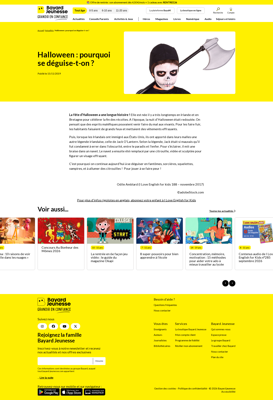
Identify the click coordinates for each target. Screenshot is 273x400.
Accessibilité (228, 391)
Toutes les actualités (221, 210)
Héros (146, 18)
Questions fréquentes (165, 304)
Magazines (161, 18)
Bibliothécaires (162, 345)
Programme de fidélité (187, 340)
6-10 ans (107, 10)
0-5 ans (93, 10)
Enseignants (160, 329)
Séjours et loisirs (225, 18)
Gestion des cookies (165, 388)
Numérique (192, 18)
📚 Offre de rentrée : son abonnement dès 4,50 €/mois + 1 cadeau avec (132, 2)
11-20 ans (121, 10)
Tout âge (80, 10)
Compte (230, 13)
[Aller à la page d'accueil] (53, 19)
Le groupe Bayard (220, 340)
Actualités (79, 18)
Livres (177, 18)
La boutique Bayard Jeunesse (190, 329)
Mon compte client (185, 334)
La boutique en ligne (190, 10)
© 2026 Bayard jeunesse (222, 388)
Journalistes (160, 340)
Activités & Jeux (123, 18)
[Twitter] (75, 326)
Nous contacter (162, 310)
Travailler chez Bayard (223, 345)
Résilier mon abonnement (188, 345)
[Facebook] (53, 326)
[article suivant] (232, 283)
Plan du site (217, 357)
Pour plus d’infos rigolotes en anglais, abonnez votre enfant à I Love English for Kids (136, 200)
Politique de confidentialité (193, 388)
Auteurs (158, 334)
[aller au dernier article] (225, 283)
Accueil (41, 30)
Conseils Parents (99, 18)
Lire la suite (46, 377)
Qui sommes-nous (221, 329)
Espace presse (218, 334)
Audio (208, 18)
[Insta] (42, 326)
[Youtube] (64, 326)
